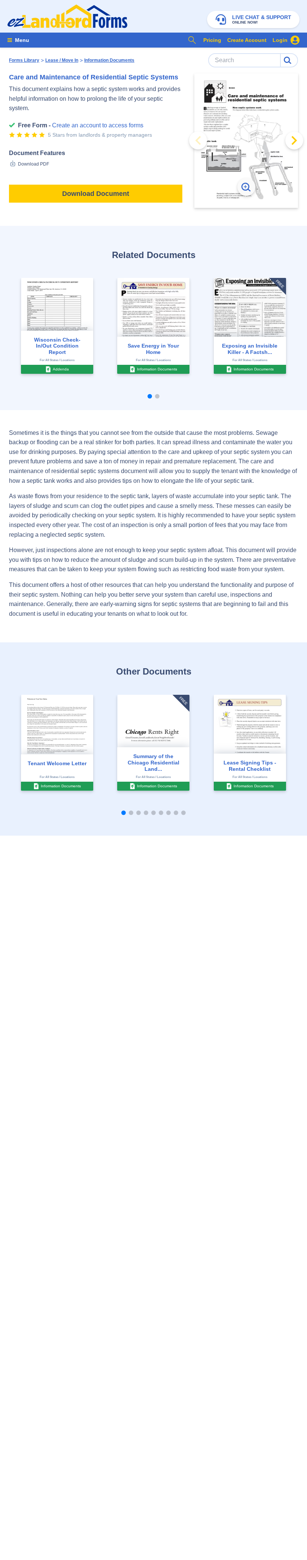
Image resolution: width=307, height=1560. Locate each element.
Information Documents (109, 60)
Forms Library (24, 60)
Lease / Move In (61, 60)
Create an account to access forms (97, 125)
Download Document (95, 193)
